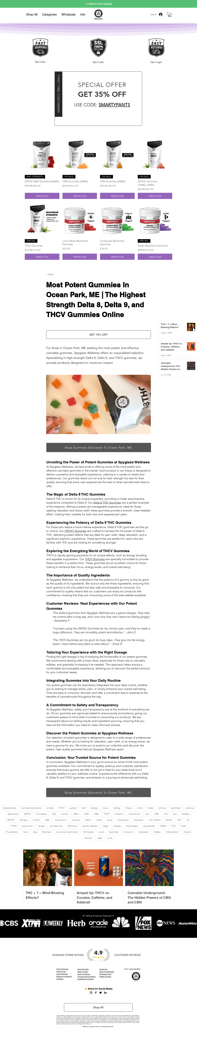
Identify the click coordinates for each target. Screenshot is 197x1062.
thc (188, 820)
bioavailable (132, 826)
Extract (36, 820)
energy (94, 808)
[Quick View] (42, 155)
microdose (41, 814)
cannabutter (149, 826)
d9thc (76, 814)
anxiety (50, 808)
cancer (64, 814)
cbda (99, 820)
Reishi (88, 820)
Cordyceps (123, 820)
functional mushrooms (67, 832)
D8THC (27, 814)
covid (101, 832)
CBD (47, 820)
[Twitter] (100, 992)
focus (105, 808)
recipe (41, 826)
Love (110, 838)
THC (179, 820)
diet (83, 808)
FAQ (173, 826)
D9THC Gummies (75, 531)
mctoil (140, 808)
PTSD (14, 826)
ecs (175, 814)
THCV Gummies (95, 559)
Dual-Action (134, 814)
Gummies (114, 832)
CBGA (163, 826)
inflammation (172, 832)
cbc (147, 814)
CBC (157, 814)
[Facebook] (95, 992)
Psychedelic (12, 832)
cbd (54, 814)
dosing (116, 808)
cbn (166, 814)
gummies (175, 808)
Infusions (119, 814)
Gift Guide (88, 832)
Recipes (24, 820)
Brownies (46, 832)
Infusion (88, 838)
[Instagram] (91, 992)
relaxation (138, 820)
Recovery (72, 826)
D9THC (10, 820)
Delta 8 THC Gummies (107, 502)
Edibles (185, 814)
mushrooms (60, 820)
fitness (128, 808)
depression (13, 814)
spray (110, 820)
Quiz (25, 832)
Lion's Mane (155, 820)
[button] (49, 14)
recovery (76, 820)
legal (100, 838)
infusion (187, 832)
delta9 (169, 820)
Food (183, 826)
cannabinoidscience (31, 808)
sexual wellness (90, 826)
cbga (105, 826)
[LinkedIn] (105, 992)
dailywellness (9, 808)
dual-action (27, 826)
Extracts (108, 3)
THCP (107, 814)
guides (73, 808)
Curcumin (128, 832)
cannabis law (56, 826)
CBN (86, 814)
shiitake (117, 826)
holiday (157, 832)
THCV (61, 808)
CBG (96, 814)
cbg (35, 832)
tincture (162, 808)
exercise (190, 808)
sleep (150, 808)
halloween (143, 832)
